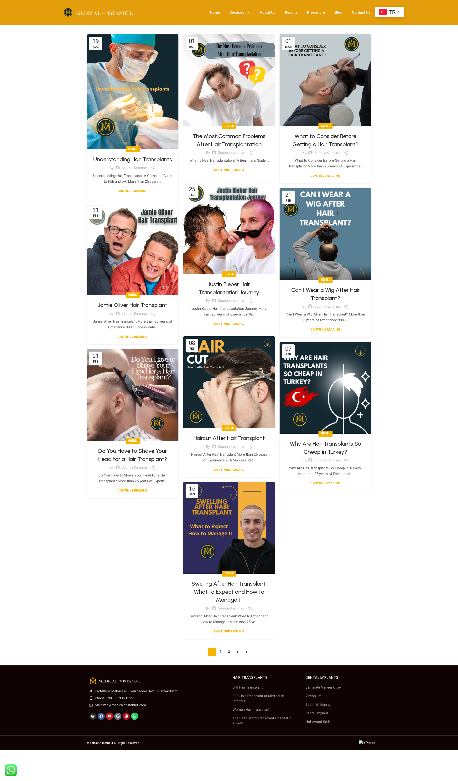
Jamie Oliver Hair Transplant (132, 304)
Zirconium (314, 696)
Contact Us (361, 12)
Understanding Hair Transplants (132, 159)
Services (236, 12)
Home (215, 12)
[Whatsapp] (134, 716)
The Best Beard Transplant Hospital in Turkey (262, 720)
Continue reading (133, 191)
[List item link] (156, 691)
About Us (267, 12)
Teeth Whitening (318, 704)
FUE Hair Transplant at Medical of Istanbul (259, 698)
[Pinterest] (126, 716)
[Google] (117, 716)
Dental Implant (317, 713)
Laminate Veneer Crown (325, 687)
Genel (132, 149)
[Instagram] (92, 716)
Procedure (316, 12)
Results (291, 12)
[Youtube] (109, 716)
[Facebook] (101, 716)
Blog (338, 12)
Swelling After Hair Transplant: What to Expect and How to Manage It (229, 591)
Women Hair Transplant (251, 709)
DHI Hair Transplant (248, 687)
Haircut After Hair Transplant (229, 437)
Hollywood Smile (319, 722)
